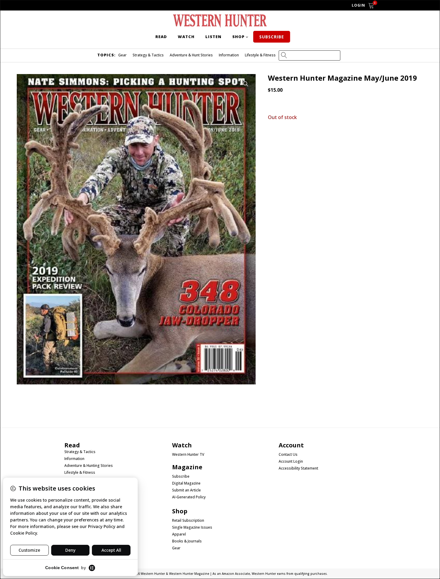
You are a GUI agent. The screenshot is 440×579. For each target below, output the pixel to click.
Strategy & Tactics (148, 55)
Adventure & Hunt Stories (191, 55)
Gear (122, 55)
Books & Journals (187, 541)
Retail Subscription (188, 520)
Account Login (291, 461)
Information (229, 55)
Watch (186, 36)
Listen (213, 36)
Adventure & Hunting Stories (88, 466)
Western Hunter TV (188, 454)
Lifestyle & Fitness (260, 55)
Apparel (179, 534)
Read (161, 36)
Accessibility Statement (298, 468)
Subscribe (271, 37)
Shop (238, 36)
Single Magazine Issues (192, 527)
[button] (245, 84)
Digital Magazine (186, 483)
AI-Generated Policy (189, 497)
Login (358, 5)
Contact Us (288, 454)
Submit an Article (186, 490)
